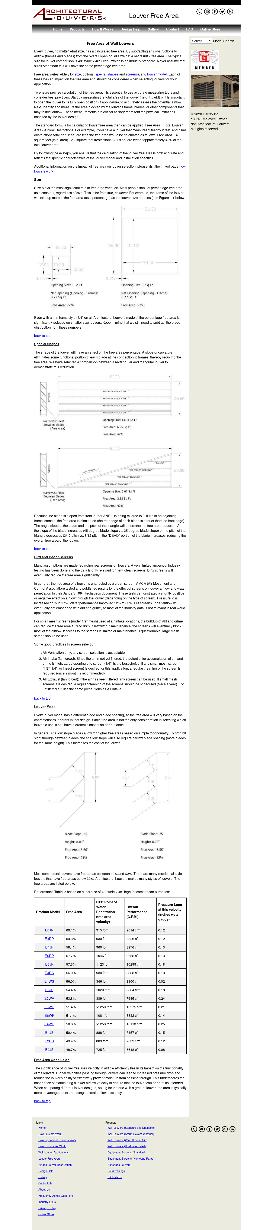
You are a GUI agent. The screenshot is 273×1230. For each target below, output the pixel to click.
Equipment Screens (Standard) (126, 1152)
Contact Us (45, 1183)
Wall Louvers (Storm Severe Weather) (130, 1134)
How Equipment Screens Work (57, 1140)
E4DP (49, 938)
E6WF (49, 1015)
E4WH (49, 1023)
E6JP (49, 964)
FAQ (189, 29)
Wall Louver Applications (53, 1152)
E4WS (49, 981)
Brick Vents (114, 1177)
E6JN (49, 930)
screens (132, 74)
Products (77, 29)
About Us (44, 1189)
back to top (42, 335)
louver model (157, 74)
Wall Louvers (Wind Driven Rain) (127, 1140)
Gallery (153, 29)
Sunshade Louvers (119, 1165)
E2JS (49, 1049)
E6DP (49, 955)
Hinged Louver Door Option (55, 1165)
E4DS (49, 972)
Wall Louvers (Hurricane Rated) (126, 1146)
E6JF (49, 989)
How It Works (102, 29)
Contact (172, 29)
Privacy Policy (47, 1208)
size (78, 74)
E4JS (49, 1032)
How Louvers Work (50, 1134)
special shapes (107, 74)
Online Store (210, 29)
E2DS (49, 1041)
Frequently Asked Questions (56, 1196)
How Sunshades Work (52, 1146)
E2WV (49, 998)
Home (57, 29)
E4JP (49, 947)
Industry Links (47, 1202)
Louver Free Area (49, 1158)
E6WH (49, 1006)
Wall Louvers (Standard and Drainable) (131, 1128)
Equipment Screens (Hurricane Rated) (130, 1158)
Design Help (130, 29)
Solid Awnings (116, 1171)
